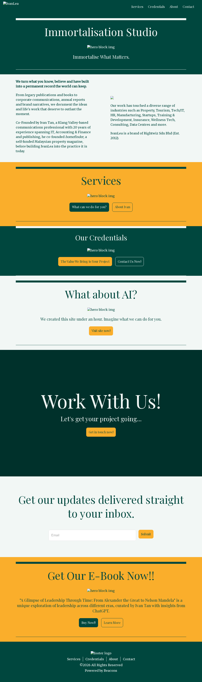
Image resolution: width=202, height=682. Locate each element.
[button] (11, 7)
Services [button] (137, 7)
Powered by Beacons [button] (101, 671)
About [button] (173, 7)
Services (73, 659)
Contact (129, 659)
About (113, 659)
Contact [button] (188, 7)
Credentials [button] (156, 7)
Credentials (94, 659)
